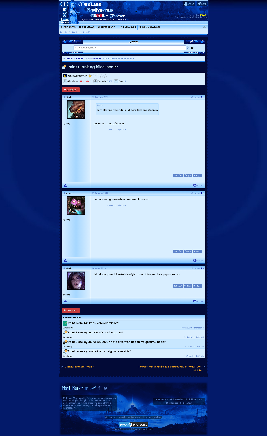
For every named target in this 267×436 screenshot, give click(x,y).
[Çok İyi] (105, 76)
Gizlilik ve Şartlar (195, 399)
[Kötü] (94, 76)
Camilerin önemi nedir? (79, 366)
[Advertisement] (116, 150)
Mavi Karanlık (79, 398)
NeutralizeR (156, 417)
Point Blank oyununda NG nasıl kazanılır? (96, 332)
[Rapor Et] (65, 185)
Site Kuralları (177, 399)
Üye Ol (190, 4)
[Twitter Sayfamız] (105, 389)
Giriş (203, 4)
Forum (69, 58)
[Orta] (98, 76)
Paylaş (188, 175)
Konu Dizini (163, 399)
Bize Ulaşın (187, 403)
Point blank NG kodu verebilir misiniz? (93, 323)
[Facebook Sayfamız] (99, 389)
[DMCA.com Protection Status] (133, 427)
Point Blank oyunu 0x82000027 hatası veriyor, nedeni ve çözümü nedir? (117, 342)
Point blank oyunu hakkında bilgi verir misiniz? (99, 351)
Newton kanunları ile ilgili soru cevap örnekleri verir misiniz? (170, 368)
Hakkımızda (173, 403)
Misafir (204, 15)
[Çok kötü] (90, 76)
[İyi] (101, 76)
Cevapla (199, 186)
